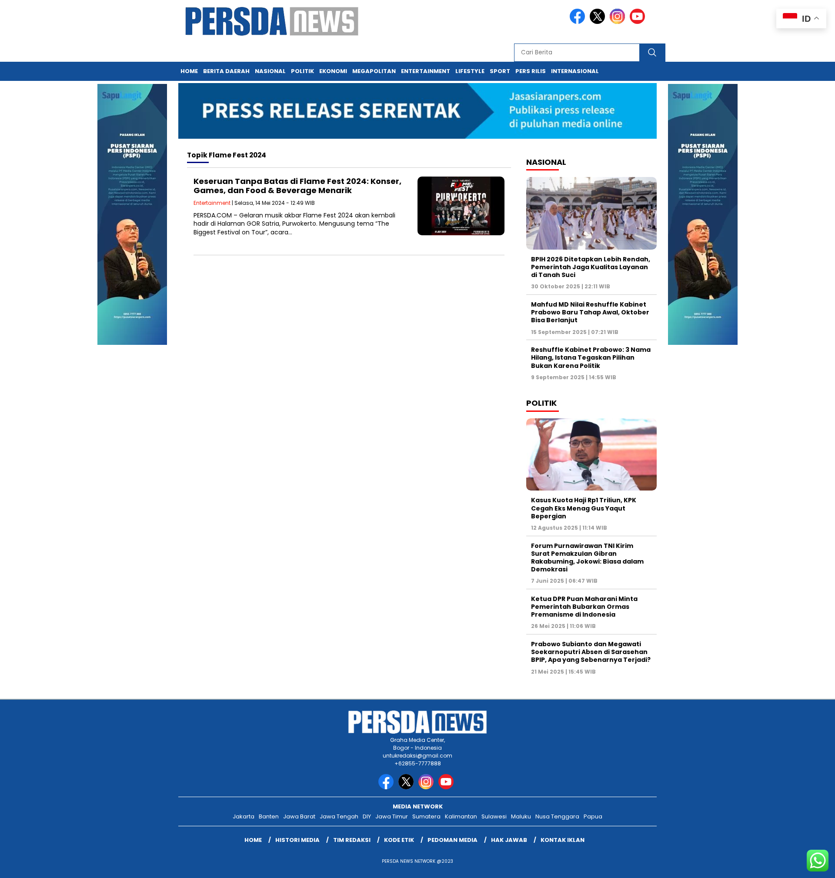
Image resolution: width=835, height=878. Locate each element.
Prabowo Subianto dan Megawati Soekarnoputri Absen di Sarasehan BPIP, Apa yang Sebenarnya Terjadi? (591, 652)
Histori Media (297, 840)
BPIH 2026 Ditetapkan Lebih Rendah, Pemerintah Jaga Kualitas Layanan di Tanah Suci (590, 267)
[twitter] (599, 22)
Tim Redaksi (352, 840)
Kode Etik (399, 840)
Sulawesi (494, 816)
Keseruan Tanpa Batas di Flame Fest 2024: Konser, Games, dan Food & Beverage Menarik (297, 186)
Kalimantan (461, 816)
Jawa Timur (391, 816)
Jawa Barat (299, 816)
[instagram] (619, 22)
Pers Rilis (530, 71)
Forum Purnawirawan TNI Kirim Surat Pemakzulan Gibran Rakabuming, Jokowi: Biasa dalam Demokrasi (587, 557)
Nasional (270, 71)
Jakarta (243, 816)
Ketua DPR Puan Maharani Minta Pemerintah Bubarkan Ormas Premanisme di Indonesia (584, 606)
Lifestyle (469, 71)
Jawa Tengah (339, 816)
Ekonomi (333, 71)
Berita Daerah (226, 71)
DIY (367, 816)
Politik (302, 71)
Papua (593, 816)
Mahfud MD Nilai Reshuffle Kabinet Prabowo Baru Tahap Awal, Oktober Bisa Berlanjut (590, 312)
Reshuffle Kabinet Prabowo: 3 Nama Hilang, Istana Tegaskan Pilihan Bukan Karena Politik (591, 357)
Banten (269, 816)
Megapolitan (374, 71)
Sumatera (426, 816)
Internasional (575, 71)
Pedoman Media (453, 840)
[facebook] (579, 22)
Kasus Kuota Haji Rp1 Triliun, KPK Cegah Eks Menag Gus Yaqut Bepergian (583, 508)
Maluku (521, 816)
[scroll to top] (803, 864)
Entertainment (425, 71)
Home (189, 71)
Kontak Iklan (562, 840)
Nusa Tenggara (557, 816)
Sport (500, 71)
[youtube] (639, 22)
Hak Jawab (509, 840)
